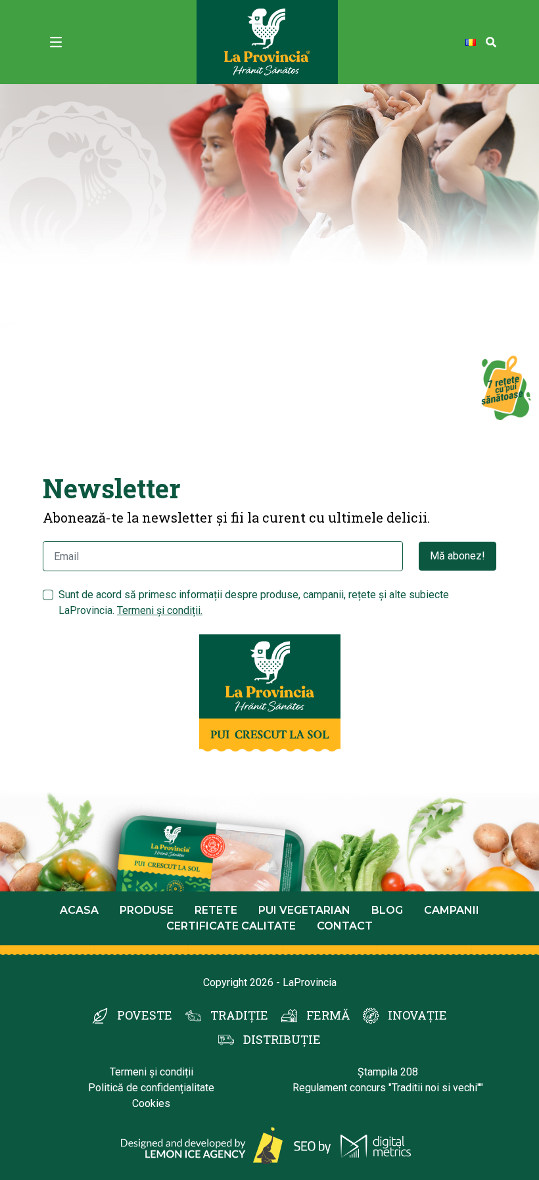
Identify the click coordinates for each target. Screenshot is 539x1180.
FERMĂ (328, 1015)
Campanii (451, 910)
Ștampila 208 (388, 1072)
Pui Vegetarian (304, 910)
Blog (387, 910)
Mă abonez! (457, 556)
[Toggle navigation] (56, 42)
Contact (345, 926)
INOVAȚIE (417, 1015)
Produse (147, 910)
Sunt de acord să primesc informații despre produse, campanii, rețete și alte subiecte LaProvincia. (254, 602)
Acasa (79, 910)
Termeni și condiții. (159, 610)
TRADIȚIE (239, 1015)
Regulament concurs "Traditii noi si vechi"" (388, 1087)
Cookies (151, 1103)
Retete (216, 910)
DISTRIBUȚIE (282, 1039)
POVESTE (144, 1015)
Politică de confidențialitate (151, 1087)
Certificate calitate (231, 926)
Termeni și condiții (151, 1072)
